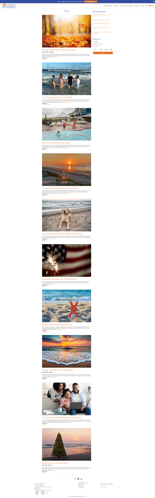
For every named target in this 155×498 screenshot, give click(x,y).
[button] (70, 241)
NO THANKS (70, 257)
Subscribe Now (70, 254)
